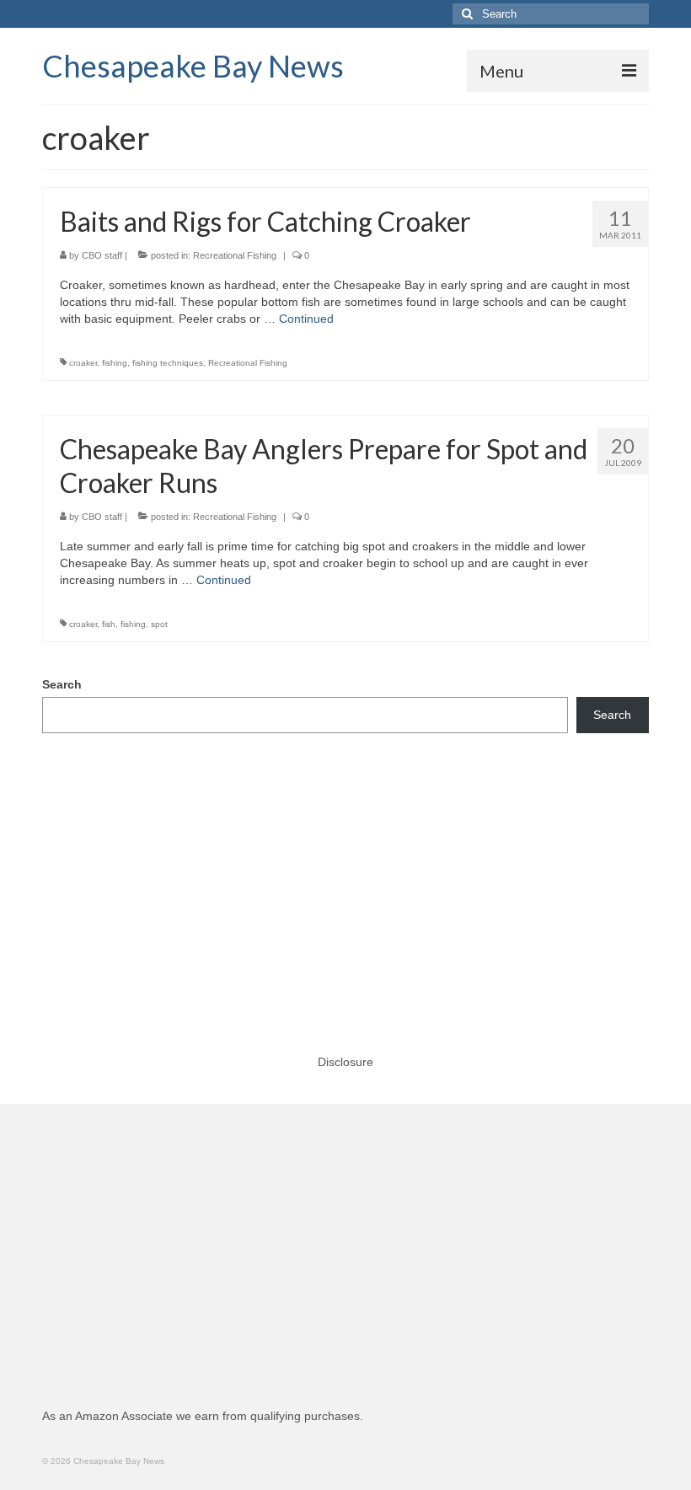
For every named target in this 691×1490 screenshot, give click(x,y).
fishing (114, 362)
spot (159, 624)
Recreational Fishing (234, 255)
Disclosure (345, 1062)
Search (62, 684)
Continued (306, 318)
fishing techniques (167, 362)
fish (108, 624)
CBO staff (102, 255)
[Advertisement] (345, 876)
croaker (83, 362)
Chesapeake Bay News (193, 65)
